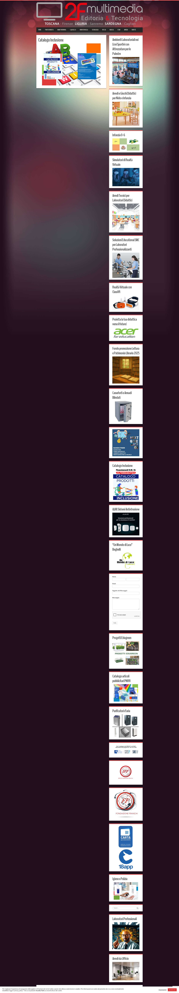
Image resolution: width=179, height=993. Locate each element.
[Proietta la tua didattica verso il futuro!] (125, 333)
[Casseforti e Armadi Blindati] (123, 411)
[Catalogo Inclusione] (125, 484)
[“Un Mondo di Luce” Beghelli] (125, 560)
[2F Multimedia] (89, 13)
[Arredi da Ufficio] (125, 971)
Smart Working (61, 30)
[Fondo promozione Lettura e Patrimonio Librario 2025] (125, 370)
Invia (114, 623)
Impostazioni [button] (162, 990)
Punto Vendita (49, 30)
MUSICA (112, 30)
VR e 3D (104, 30)
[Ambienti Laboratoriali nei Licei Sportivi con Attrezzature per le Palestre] (125, 70)
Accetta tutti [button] (172, 989)
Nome (114, 576)
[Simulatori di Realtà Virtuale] (125, 177)
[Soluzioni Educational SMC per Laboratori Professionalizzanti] (125, 265)
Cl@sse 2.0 (73, 30)
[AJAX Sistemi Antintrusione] (125, 524)
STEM (118, 30)
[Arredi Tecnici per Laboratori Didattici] (125, 217)
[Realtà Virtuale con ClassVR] (125, 302)
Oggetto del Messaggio (119, 590)
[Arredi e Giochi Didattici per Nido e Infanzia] (125, 113)
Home (39, 30)
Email (114, 583)
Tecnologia (95, 30)
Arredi (126, 30)
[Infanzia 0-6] (125, 144)
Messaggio (115, 597)
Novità (134, 30)
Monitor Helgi (84, 30)
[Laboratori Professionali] (125, 935)
